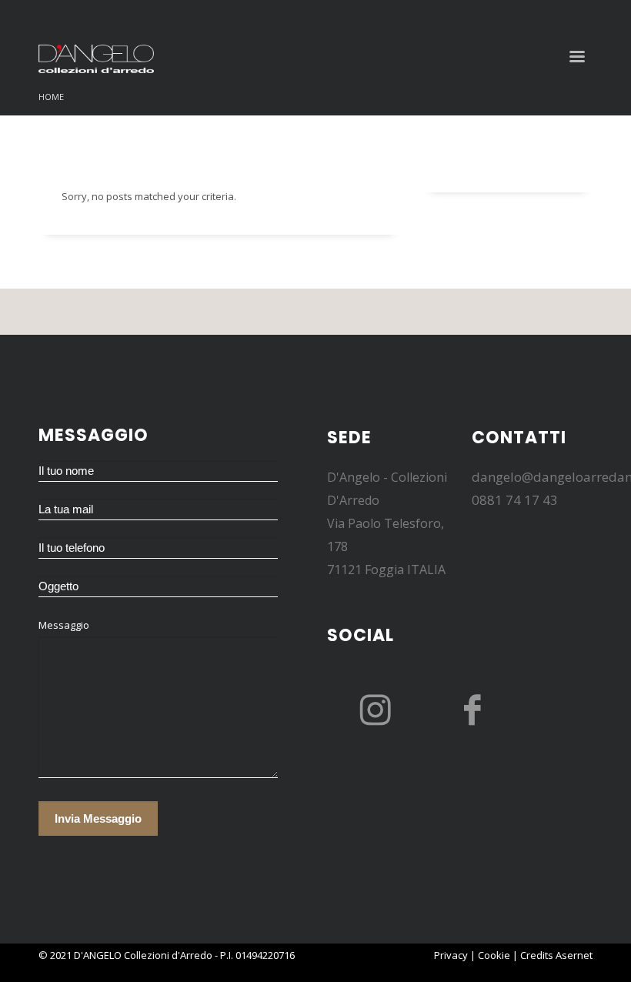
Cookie (494, 955)
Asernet (574, 955)
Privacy (451, 955)
